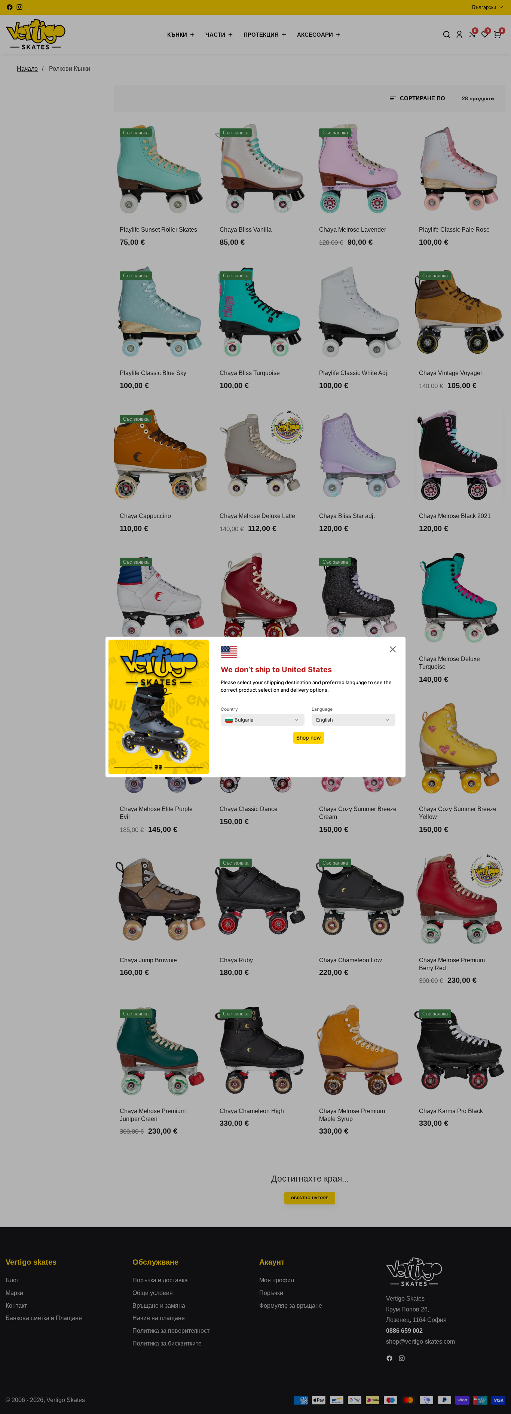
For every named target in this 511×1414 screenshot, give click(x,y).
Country (229, 709)
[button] (393, 651)
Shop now (308, 737)
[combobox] (239, 719)
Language (322, 709)
